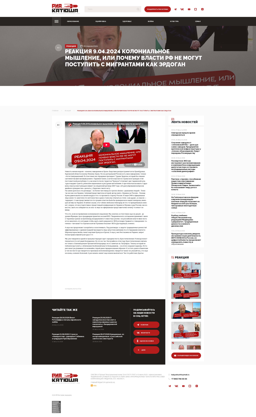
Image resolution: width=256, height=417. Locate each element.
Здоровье (126, 21)
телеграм (144, 325)
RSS (94, 385)
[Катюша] (65, 8)
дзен (144, 350)
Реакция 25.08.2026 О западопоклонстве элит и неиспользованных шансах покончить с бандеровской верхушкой (104, 322)
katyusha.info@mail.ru (180, 375)
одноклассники (147, 341)
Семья (198, 21)
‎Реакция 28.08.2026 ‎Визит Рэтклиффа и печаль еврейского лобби (66, 320)
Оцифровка (100, 21)
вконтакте (145, 333)
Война (151, 21)
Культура (174, 21)
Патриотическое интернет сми (66, 13)
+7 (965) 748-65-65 (179, 379)
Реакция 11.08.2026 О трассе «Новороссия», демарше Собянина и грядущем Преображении (68, 336)
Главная (55, 110)
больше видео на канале (188, 355)
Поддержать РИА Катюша (157, 9)
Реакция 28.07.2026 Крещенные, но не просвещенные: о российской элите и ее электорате (108, 336)
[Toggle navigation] (56, 21)
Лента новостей (184, 122)
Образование (73, 21)
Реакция (71, 46)
